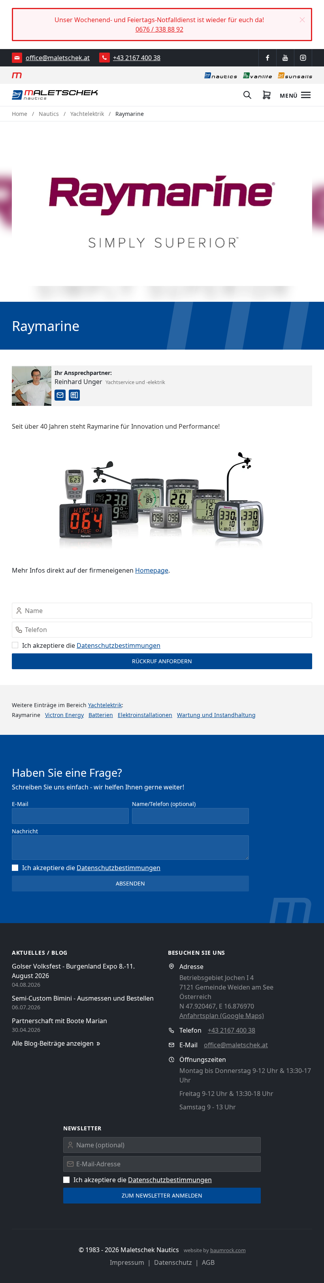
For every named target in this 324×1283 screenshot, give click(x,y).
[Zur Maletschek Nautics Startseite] (55, 95)
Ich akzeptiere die (91, 645)
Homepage (151, 570)
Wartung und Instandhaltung (216, 715)
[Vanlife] (257, 75)
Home (19, 113)
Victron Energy (64, 715)
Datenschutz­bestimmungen (118, 645)
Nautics (49, 113)
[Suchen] (247, 95)
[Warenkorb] (267, 95)
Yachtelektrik (87, 113)
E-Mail (20, 804)
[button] (302, 20)
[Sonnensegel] (295, 75)
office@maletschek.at (58, 57)
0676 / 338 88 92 (159, 29)
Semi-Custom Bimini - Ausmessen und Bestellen (83, 998)
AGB (208, 1262)
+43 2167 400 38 (136, 57)
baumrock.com (228, 1250)
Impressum (127, 1262)
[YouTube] (285, 57)
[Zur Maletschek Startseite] (17, 75)
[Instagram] (303, 57)
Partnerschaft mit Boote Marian (59, 1020)
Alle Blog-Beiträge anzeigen (53, 1043)
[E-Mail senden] (17, 58)
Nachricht (25, 831)
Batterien (101, 715)
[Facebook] (267, 57)
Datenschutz (173, 1262)
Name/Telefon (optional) (164, 804)
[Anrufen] (104, 57)
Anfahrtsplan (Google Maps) (221, 1015)
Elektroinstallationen (145, 715)
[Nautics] (220, 75)
